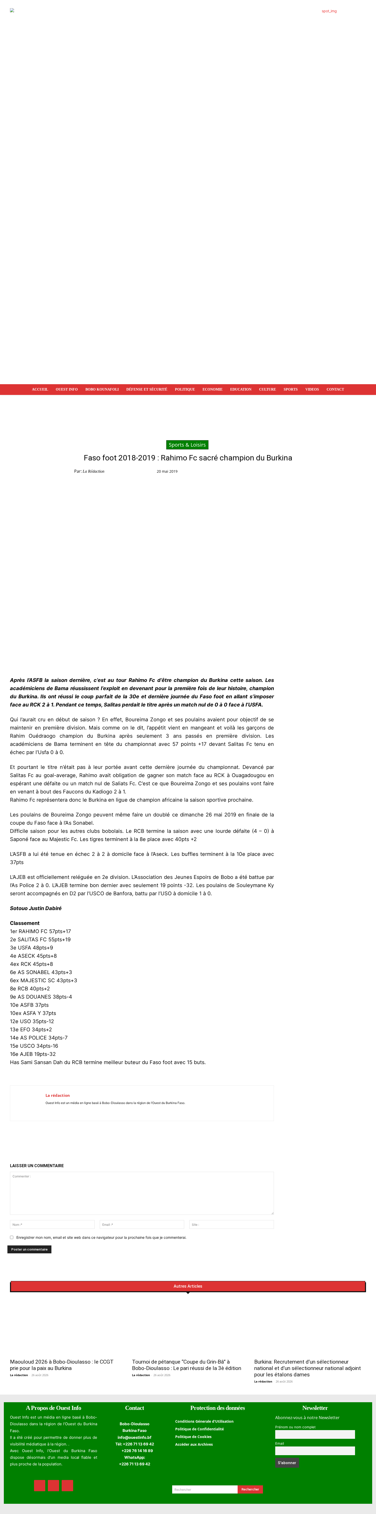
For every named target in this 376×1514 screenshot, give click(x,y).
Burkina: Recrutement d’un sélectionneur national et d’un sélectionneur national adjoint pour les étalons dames (307, 1368)
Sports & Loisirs (187, 444)
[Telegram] (300, 472)
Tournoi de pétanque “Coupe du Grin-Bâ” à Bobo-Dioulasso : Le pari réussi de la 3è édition (186, 1365)
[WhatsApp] (288, 472)
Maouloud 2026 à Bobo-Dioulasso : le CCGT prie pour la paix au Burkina (62, 1365)
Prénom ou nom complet (295, 1427)
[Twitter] (276, 472)
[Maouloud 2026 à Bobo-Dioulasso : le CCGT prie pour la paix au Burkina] (66, 1328)
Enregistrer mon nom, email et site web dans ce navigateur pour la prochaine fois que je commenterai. (101, 1237)
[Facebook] (264, 472)
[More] (323, 472)
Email (279, 1443)
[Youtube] (62, 1110)
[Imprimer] (311, 472)
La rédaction (93, 471)
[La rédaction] (28, 1103)
